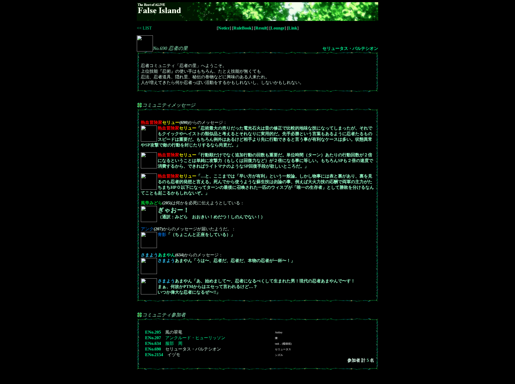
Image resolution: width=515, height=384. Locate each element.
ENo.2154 (154, 354)
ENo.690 (153, 349)
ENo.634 (153, 343)
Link (292, 28)
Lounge (278, 28)
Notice (224, 28)
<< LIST (144, 28)
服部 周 (173, 343)
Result (261, 28)
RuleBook (242, 28)
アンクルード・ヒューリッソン (195, 337)
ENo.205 (153, 332)
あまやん (158, 255)
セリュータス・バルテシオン (350, 48)
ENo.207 (153, 337)
